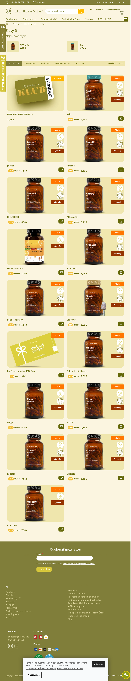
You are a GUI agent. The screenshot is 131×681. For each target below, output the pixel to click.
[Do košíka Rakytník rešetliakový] (120, 375)
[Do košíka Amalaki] (120, 169)
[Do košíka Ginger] (60, 426)
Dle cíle (8, 595)
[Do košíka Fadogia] (60, 478)
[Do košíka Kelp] (120, 118)
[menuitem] (12, 19)
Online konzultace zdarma (17, 611)
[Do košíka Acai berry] (60, 529)
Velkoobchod (73, 609)
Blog (69, 619)
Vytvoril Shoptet (109, 675)
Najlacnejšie (29, 63)
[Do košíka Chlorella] (120, 478)
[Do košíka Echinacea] (120, 272)
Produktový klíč (12, 598)
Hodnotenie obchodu (77, 615)
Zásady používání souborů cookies (83, 603)
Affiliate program (75, 606)
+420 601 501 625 (16, 2)
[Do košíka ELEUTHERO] (60, 221)
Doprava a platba (112, 9)
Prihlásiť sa (43, 569)
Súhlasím (97, 664)
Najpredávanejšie (62, 63)
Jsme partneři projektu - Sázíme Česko (85, 612)
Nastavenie (33, 674)
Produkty (9, 592)
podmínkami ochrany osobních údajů (78, 563)
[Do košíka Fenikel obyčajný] (60, 324)
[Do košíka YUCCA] (120, 426)
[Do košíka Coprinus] (120, 324)
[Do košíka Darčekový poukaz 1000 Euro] (60, 375)
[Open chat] (124, 675)
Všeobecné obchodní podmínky (82, 596)
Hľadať (81, 11)
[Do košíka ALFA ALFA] (120, 221)
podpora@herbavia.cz (17, 636)
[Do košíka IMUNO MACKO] (60, 272)
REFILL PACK (11, 608)
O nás (89, 9)
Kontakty (98, 9)
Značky (8, 617)
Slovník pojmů (12, 614)
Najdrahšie (44, 63)
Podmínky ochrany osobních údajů (84, 600)
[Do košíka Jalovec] (60, 169)
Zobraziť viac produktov (63, 56)
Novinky (9, 605)
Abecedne (79, 63)
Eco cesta (9, 601)
